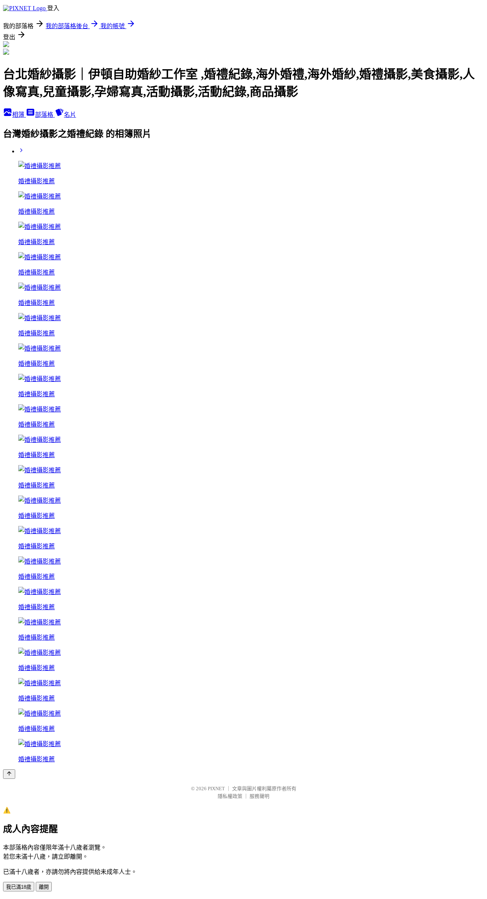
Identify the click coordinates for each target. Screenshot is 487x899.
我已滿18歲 (18, 887)
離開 (44, 887)
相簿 (19, 114)
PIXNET (216, 788)
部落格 (45, 114)
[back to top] (9, 774)
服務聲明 (259, 796)
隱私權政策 (230, 796)
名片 (70, 114)
